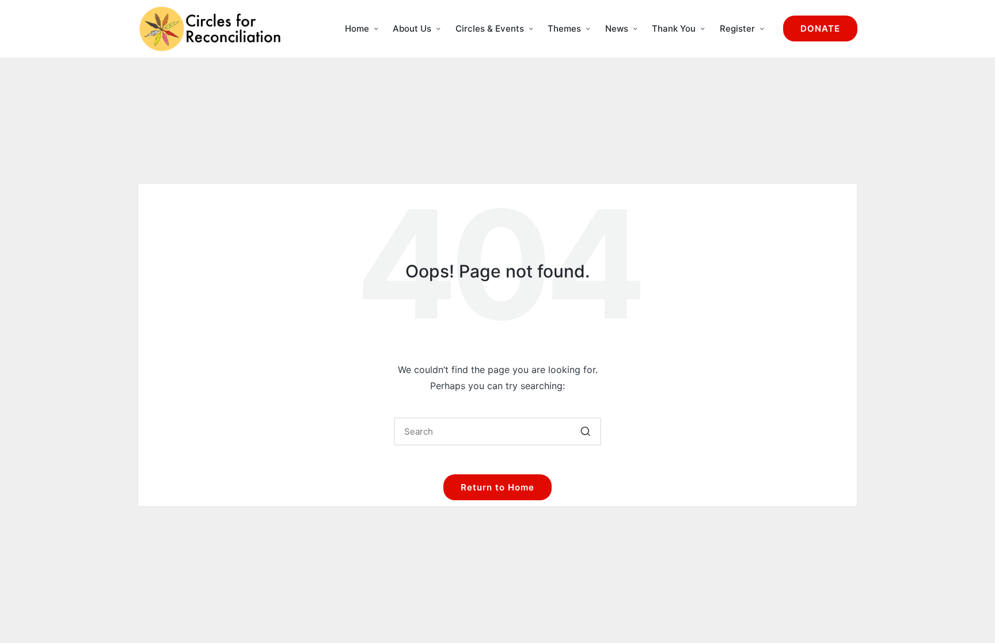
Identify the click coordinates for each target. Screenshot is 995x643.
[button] (820, 28)
